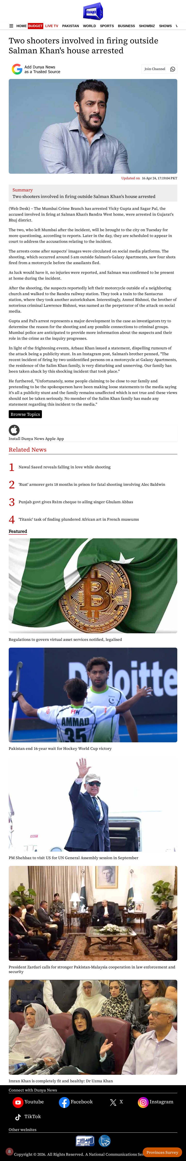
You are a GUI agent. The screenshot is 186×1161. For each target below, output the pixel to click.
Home (21, 26)
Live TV (51, 26)
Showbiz (147, 26)
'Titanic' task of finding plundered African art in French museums (79, 519)
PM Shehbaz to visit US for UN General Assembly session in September (73, 857)
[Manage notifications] (9, 1151)
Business (126, 26)
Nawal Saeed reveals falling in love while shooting (65, 467)
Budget (35, 26)
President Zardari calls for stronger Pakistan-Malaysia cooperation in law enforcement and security (92, 969)
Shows (165, 26)
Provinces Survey (162, 1152)
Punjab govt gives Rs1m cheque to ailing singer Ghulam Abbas (76, 501)
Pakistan (70, 26)
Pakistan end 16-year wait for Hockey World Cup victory (60, 748)
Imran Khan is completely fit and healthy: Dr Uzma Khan (61, 1080)
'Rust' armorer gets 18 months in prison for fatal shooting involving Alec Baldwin (92, 484)
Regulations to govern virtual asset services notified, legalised (65, 639)
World (89, 26)
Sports (107, 26)
